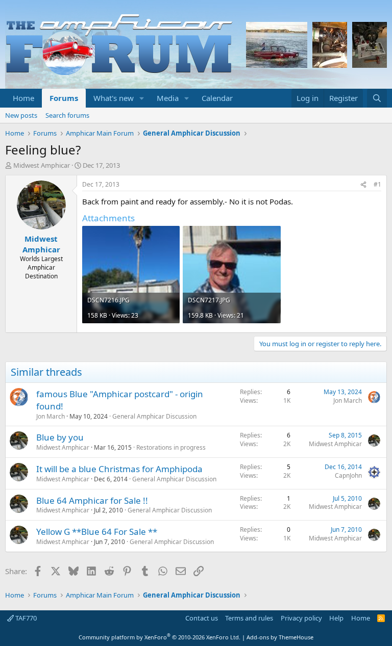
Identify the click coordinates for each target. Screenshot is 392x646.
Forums (64, 98)
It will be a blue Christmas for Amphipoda (119, 469)
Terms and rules (249, 618)
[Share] (363, 185)
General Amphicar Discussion (154, 416)
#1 (377, 184)
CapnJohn (348, 475)
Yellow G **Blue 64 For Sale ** (96, 531)
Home (23, 98)
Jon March (50, 416)
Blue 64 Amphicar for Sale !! (92, 500)
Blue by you (60, 437)
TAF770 (25, 618)
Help (336, 618)
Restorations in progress (171, 447)
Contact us (201, 618)
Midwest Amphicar (41, 165)
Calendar (217, 98)
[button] (142, 98)
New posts (21, 115)
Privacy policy (301, 618)
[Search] (377, 98)
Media (168, 98)
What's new (113, 98)
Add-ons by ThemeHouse (280, 637)
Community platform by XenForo (159, 637)
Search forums (67, 115)
